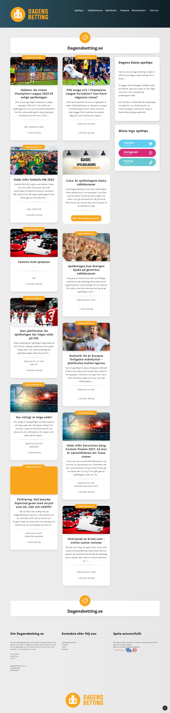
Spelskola (110, 10)
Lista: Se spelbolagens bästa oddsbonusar (86, 182)
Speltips (78, 10)
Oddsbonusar (95, 10)
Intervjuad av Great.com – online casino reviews (86, 540)
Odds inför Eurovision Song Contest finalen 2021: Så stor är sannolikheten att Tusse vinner (86, 451)
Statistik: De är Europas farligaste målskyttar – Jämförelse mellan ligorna (86, 359)
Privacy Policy (14, 654)
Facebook (65, 649)
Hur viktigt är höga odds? (34, 417)
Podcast (124, 10)
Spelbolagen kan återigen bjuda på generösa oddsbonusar (86, 269)
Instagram (65, 645)
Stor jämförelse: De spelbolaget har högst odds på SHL (34, 334)
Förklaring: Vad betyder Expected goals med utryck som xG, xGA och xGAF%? (34, 502)
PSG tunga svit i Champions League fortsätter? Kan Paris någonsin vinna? (86, 93)
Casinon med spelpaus (34, 262)
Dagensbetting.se (86, 57)
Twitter (64, 647)
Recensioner (139, 10)
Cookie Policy (14, 656)
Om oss (154, 10)
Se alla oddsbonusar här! (87, 218)
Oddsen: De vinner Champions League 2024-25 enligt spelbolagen (34, 93)
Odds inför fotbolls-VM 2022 (34, 179)
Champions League (34, 57)
